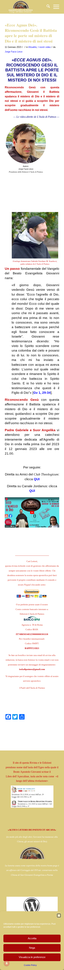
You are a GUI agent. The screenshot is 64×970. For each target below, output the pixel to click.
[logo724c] (26, 7)
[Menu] (54, 7)
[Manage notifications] (6, 963)
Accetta (32, 938)
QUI (37, 479)
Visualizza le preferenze (32, 957)
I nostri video (44, 47)
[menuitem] (46, 7)
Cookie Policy (30, 965)
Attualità (32, 47)
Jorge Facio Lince (13, 51)
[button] (59, 915)
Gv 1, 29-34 (42, 392)
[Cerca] (46, 7)
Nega (32, 947)
